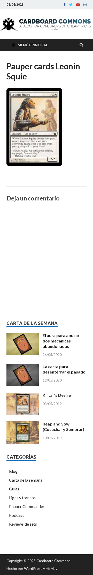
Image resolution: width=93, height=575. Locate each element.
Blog (13, 471)
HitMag (52, 568)
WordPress (33, 568)
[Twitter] (71, 4)
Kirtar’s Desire (57, 395)
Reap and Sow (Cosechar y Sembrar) (63, 426)
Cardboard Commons (53, 560)
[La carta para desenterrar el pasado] (22, 366)
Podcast (16, 515)
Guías (14, 488)
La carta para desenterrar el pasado (64, 369)
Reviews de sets (23, 523)
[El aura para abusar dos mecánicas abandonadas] (22, 335)
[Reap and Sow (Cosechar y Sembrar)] (22, 424)
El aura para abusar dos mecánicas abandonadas (61, 341)
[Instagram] (85, 4)
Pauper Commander (26, 506)
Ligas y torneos (22, 497)
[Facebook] (64, 4)
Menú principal (33, 45)
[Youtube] (78, 4)
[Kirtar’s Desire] (22, 395)
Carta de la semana (25, 479)
